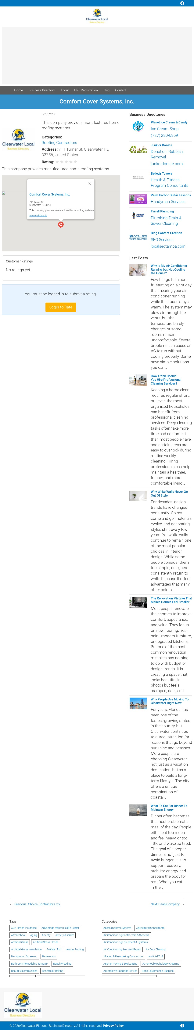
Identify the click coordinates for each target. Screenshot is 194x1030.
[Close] (90, 183)
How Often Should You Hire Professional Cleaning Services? (166, 379)
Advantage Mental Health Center (60, 927)
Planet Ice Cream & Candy (169, 122)
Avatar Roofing (75, 949)
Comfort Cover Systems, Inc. (50, 194)
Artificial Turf (54, 949)
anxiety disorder (65, 935)
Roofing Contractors (59, 142)
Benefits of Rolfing (52, 970)
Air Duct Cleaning (156, 949)
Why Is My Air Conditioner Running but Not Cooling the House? (169, 269)
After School (18, 935)
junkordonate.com (167, 163)
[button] (61, 225)
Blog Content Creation (166, 233)
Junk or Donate (161, 145)
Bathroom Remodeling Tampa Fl (29, 963)
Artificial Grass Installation (26, 949)
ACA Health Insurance (24, 927)
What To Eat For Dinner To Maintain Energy (169, 807)
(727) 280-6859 (164, 135)
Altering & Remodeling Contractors (123, 956)
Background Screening (24, 956)
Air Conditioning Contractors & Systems (126, 935)
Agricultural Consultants (150, 927)
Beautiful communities (24, 970)
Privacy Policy (113, 1026)
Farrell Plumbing (162, 211)
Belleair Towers (162, 173)
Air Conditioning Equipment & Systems (125, 942)
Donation (159, 151)
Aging (33, 935)
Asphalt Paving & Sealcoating (120, 963)
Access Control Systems (117, 927)
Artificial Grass (19, 942)
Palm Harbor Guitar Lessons (171, 195)
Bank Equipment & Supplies (158, 970)
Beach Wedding (62, 963)
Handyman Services (168, 201)
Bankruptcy (49, 956)
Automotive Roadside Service (120, 970)
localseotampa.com (168, 246)
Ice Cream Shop (165, 128)
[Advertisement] (97, 57)
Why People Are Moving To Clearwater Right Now (170, 701)
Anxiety (46, 935)
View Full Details (38, 215)
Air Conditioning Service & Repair (122, 949)
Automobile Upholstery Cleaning (160, 963)
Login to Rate (60, 307)
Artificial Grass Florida (46, 942)
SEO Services (162, 239)
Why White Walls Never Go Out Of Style (169, 493)
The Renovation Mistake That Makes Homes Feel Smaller (171, 600)
